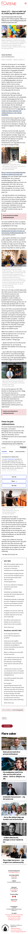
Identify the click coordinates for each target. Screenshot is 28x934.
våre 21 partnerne (9, 459)
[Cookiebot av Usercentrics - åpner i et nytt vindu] (20, 447)
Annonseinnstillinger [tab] (21, 451)
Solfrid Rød (14, 877)
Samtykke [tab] (4, 451)
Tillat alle (14, 477)
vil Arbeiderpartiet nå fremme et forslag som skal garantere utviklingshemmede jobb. (13, 231)
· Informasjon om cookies (14, 918)
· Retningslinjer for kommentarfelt (14, 915)
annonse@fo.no (14, 890)
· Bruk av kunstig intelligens (14, 916)
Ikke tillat (14, 485)
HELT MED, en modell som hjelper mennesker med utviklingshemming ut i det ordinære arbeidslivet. (13, 112)
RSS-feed (14, 901)
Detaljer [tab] (11, 451)
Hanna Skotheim (6, 55)
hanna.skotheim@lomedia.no (7, 57)
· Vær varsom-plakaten (16, 930)
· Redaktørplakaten (15, 928)
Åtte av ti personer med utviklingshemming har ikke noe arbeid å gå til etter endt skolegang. (13, 174)
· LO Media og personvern (14, 920)
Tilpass (13, 481)
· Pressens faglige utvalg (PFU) (18, 932)
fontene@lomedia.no (14, 872)
